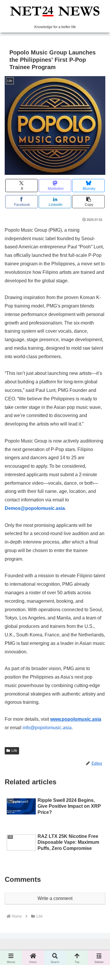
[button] (88, 201)
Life (14, 751)
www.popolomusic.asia (75, 719)
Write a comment (55, 898)
